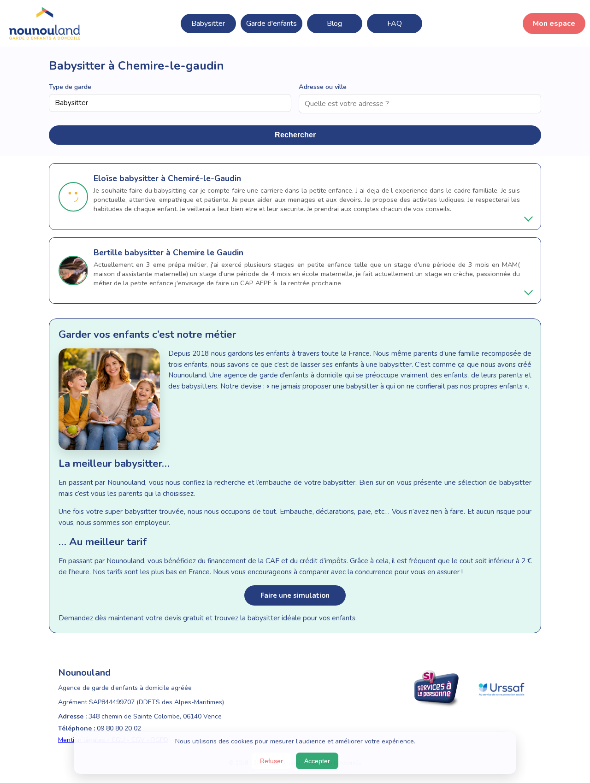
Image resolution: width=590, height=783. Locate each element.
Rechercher (295, 135)
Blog (334, 23)
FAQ (394, 23)
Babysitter (208, 23)
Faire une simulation (295, 595)
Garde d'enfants (271, 23)
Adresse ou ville (323, 86)
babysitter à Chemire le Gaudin (183, 252)
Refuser (271, 761)
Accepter (317, 761)
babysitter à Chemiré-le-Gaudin (180, 178)
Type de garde (70, 86)
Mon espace (554, 23)
